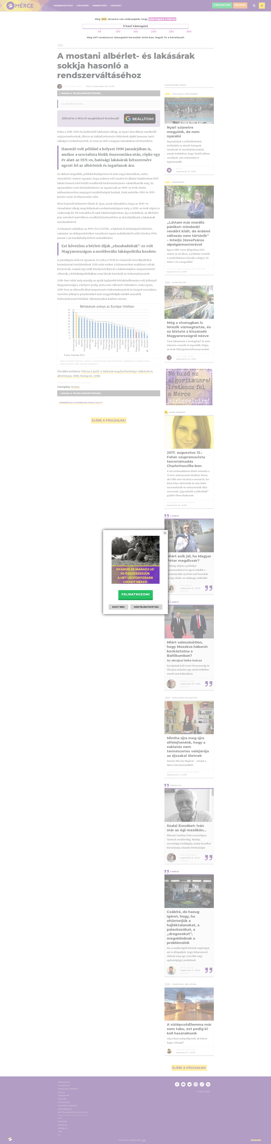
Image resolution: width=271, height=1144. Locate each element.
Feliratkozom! (135, 594)
